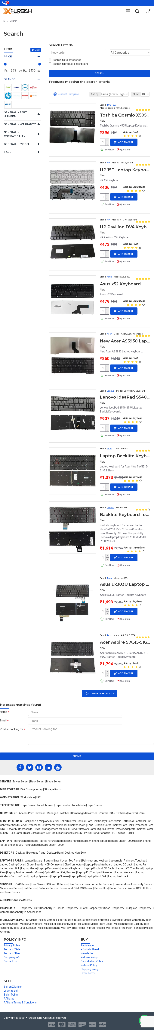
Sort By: (95, 94)
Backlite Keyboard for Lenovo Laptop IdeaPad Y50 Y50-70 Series (125, 514)
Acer (109, 334)
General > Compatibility (14, 134)
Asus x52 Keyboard (120, 284)
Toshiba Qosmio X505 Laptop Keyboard (125, 115)
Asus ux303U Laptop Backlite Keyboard (125, 584)
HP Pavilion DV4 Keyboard (125, 226)
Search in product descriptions (70, 63)
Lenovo (110, 391)
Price (8, 56)
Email (3, 720)
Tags (7, 152)
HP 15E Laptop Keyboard (125, 169)
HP (108, 163)
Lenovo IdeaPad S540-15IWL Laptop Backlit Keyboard (125, 397)
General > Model (17, 144)
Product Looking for (11, 729)
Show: (136, 94)
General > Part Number (15, 114)
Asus (109, 277)
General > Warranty (20, 124)
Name (3, 711)
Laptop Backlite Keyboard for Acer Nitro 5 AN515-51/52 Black (125, 455)
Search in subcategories (67, 59)
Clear (37, 49)
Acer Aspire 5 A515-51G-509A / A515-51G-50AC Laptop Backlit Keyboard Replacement (125, 642)
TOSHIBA (111, 105)
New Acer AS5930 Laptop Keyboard (125, 341)
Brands (9, 79)
